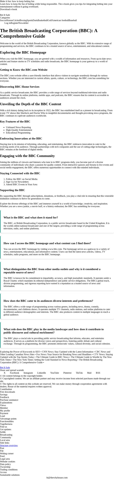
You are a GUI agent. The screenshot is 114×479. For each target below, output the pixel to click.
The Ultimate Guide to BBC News (52, 357)
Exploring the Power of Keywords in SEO (20, 351)
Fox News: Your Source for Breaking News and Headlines (63, 354)
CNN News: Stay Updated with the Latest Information (67, 351)
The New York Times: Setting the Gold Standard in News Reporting (45, 359)
